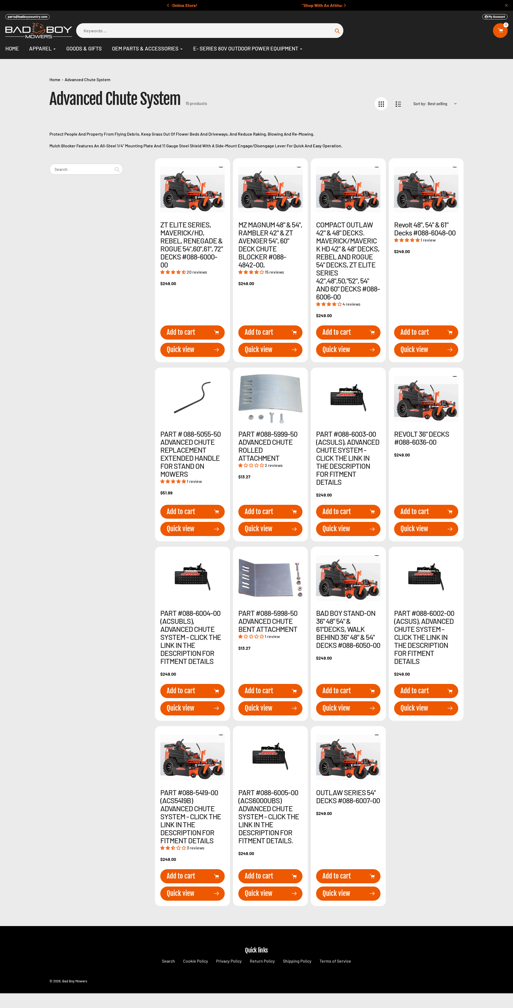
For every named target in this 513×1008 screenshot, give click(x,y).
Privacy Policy (229, 960)
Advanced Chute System (87, 79)
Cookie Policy (195, 960)
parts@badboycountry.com (27, 16)
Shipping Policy (297, 960)
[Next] (344, 5)
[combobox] (86, 169)
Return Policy (262, 960)
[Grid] (381, 103)
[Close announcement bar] (506, 5)
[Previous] (168, 5)
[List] (398, 103)
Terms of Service (335, 960)
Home (54, 79)
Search (168, 960)
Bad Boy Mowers (74, 981)
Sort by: (419, 103)
